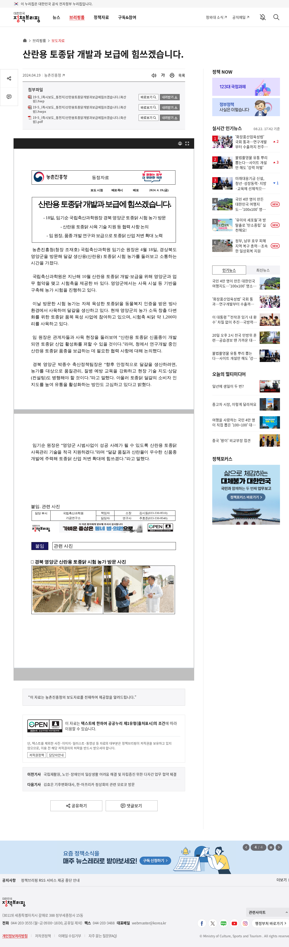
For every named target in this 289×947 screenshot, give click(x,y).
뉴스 (56, 17)
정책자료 (101, 17)
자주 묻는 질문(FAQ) (103, 935)
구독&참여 (127, 17)
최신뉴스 (263, 270)
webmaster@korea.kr (149, 923)
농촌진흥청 (54, 75)
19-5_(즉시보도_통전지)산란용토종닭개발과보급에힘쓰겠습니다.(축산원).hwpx (79, 109)
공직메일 (239, 17)
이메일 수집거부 (69, 935)
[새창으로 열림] (172, 75)
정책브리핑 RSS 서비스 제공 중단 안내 (50, 880)
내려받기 (168, 97)
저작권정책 (36, 755)
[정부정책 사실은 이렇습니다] (246, 107)
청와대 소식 (214, 17)
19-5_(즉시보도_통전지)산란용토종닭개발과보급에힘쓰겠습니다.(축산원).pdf (79, 120)
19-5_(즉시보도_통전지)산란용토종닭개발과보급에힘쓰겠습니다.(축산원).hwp (79, 99)
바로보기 (146, 97)
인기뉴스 (229, 270)
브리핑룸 (77, 17)
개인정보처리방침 (15, 935)
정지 (271, 847)
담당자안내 (56, 755)
